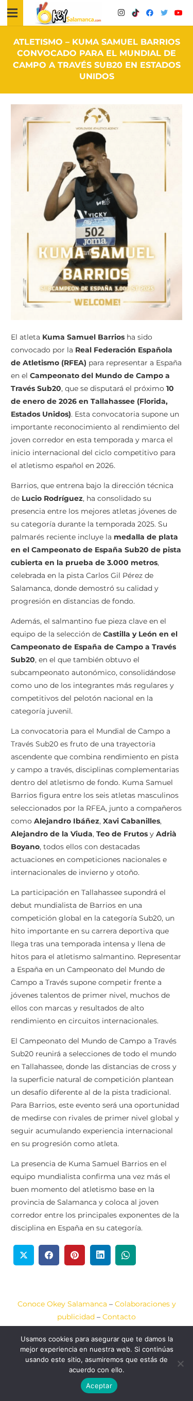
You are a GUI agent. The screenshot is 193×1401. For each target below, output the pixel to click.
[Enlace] (68, 13)
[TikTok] (135, 13)
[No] (180, 1363)
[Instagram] (121, 13)
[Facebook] (150, 13)
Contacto (119, 1316)
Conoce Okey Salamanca (62, 1304)
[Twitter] (164, 13)
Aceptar (99, 1385)
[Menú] (12, 13)
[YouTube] (178, 13)
